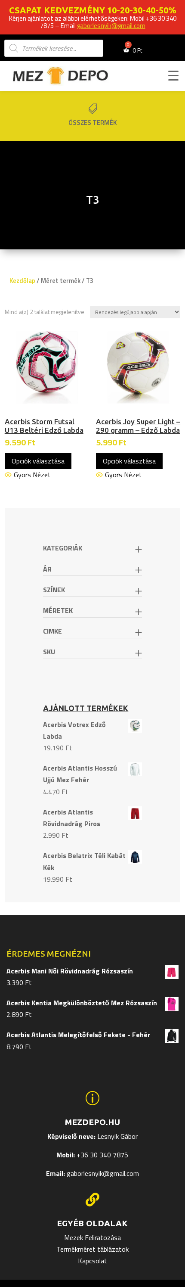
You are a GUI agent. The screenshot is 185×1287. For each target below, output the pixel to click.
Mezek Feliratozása (92, 1237)
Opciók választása (38, 461)
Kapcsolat (92, 1261)
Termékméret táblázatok (92, 1249)
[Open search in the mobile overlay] (53, 48)
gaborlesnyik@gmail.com (111, 26)
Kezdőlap (22, 281)
